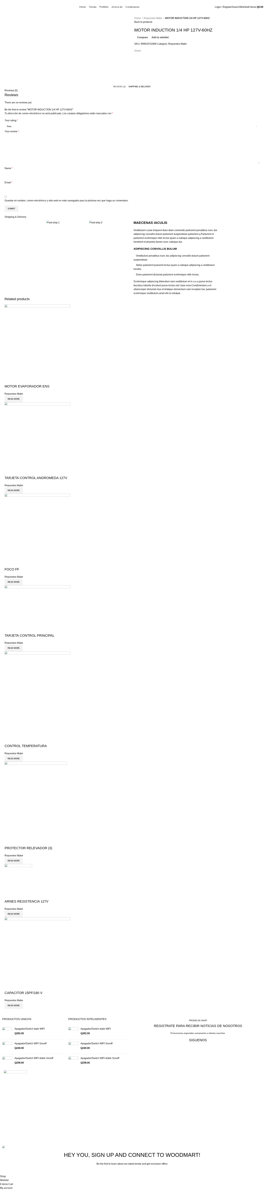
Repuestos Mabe (153, 18)
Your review (12, 131)
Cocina (138, 1076)
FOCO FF (12, 569)
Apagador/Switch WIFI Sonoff (30, 1043)
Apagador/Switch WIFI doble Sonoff (34, 1058)
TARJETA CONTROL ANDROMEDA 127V (36, 478)
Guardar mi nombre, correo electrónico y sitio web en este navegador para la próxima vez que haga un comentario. (66, 200)
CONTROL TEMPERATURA (26, 746)
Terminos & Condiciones (147, 1105)
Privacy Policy (151, 1171)
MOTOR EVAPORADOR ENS (27, 386)
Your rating (11, 120)
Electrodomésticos (144, 1088)
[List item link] (66, 1121)
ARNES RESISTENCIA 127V (26, 901)
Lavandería (140, 1094)
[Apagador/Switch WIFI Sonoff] (7, 1047)
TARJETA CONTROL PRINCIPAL (29, 635)
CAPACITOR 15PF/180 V (23, 993)
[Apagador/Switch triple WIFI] (7, 1032)
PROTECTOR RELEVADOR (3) (28, 848)
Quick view (16, 380)
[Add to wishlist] (25, 380)
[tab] (119, 86)
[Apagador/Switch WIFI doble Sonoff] (7, 1061)
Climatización (141, 1082)
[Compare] (8, 380)
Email (8, 182)
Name (9, 168)
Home (137, 18)
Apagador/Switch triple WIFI (30, 1028)
